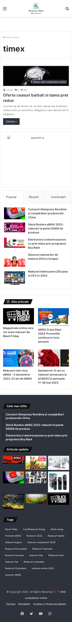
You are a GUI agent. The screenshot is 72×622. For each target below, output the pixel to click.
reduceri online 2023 (43, 568)
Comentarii (58, 197)
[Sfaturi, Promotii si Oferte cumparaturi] (36, 8)
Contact (11, 604)
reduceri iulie (36, 555)
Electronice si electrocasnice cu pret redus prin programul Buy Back (47, 243)
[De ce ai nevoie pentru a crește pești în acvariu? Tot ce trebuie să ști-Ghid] (36, 498)
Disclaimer (24, 604)
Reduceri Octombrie (15, 568)
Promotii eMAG (13, 535)
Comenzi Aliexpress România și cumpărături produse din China (47, 213)
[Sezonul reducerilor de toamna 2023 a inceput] (14, 260)
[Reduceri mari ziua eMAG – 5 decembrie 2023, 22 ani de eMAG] (18, 358)
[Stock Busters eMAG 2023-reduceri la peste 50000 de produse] (14, 227)
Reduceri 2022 (34, 535)
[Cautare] (67, 10)
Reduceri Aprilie (56, 535)
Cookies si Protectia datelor (49, 604)
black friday (11, 529)
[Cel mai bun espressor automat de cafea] (36, 477)
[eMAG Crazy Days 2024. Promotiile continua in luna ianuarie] (53, 317)
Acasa (8, 37)
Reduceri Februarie (42, 548)
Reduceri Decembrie (16, 548)
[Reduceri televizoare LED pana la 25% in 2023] (14, 278)
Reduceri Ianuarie (14, 555)
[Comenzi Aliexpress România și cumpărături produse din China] (14, 213)
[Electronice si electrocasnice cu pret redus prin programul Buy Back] (14, 243)
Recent (34, 197)
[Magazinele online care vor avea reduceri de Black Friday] (18, 316)
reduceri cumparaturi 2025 (41, 542)
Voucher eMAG (13, 574)
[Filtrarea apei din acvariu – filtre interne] (58, 482)
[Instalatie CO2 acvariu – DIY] (13, 502)
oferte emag (56, 529)
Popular (11, 197)
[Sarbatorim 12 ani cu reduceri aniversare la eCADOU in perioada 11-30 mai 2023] (53, 358)
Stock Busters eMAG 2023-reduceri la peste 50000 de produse (46, 228)
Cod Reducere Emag (34, 529)
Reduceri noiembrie (34, 561)
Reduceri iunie (56, 555)
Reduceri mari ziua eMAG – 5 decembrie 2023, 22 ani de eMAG (17, 374)
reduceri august (13, 542)
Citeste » (11, 121)
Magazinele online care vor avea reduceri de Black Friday (18, 332)
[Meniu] (5, 10)
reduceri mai (11, 561)
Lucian (9, 89)
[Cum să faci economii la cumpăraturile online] (58, 463)
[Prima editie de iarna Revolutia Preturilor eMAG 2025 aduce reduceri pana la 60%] (13, 459)
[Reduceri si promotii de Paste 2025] (36, 463)
